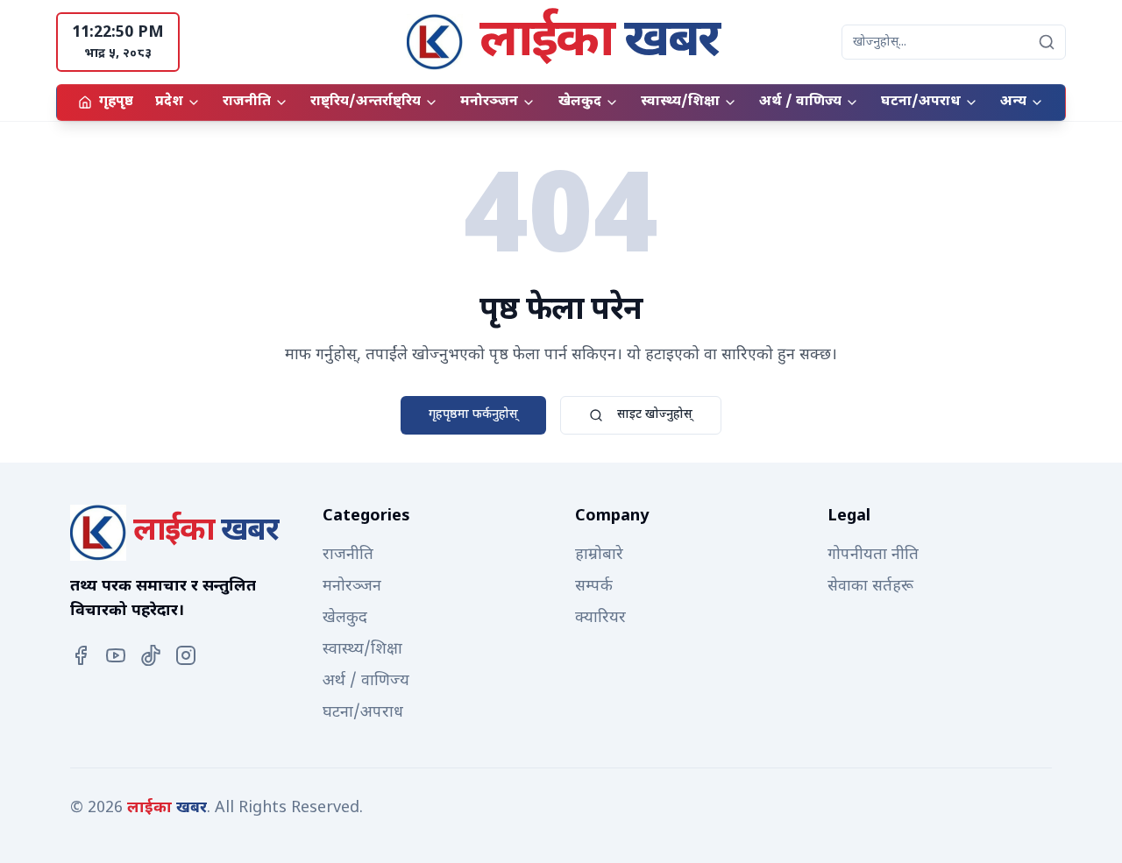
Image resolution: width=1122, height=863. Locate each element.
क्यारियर (600, 618)
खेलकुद (579, 102)
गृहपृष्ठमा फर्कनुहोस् (473, 415)
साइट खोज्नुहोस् (654, 415)
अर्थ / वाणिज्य (800, 102)
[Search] (1046, 42)
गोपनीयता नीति (873, 555)
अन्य (1013, 102)
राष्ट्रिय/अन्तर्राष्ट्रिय (365, 102)
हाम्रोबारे (599, 555)
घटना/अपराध (921, 102)
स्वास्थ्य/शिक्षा (680, 102)
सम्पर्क (594, 587)
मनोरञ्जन (489, 102)
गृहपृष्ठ (116, 102)
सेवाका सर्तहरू (870, 587)
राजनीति (247, 102)
